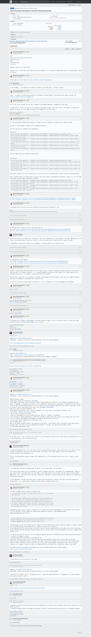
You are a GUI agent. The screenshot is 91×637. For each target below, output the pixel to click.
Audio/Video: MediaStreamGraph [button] (24, 17)
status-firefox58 (13, 371)
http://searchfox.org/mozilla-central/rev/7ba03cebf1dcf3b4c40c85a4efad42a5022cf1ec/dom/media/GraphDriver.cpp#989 (43, 199)
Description (15, 53)
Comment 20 (15, 350)
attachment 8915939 (21, 338)
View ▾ (79, 5)
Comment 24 (15, 447)
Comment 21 (15, 361)
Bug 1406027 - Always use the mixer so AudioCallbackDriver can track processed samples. (28, 41)
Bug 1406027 (17, 8)
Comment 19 (15, 333)
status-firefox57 (13, 384)
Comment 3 (15, 92)
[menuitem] (53, 2)
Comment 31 (15, 602)
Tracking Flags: (49, 23)
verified (59, 28)
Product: (15, 15)
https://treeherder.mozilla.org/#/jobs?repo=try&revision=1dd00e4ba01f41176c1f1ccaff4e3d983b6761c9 (43, 229)
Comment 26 (15, 488)
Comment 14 (15, 256)
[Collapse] (80, 52)
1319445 (14, 381)
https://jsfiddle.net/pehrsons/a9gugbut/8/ (41, 79)
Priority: (51, 17)
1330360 (16, 313)
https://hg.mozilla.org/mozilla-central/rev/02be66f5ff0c (25, 366)
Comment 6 (15, 195)
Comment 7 (15, 204)
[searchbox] (34, 2)
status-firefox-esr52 (14, 385)
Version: (15, 18)
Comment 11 (15, 235)
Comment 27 (15, 556)
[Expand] (80, 215)
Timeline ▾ (79, 49)
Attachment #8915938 (14, 300)
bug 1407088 (26, 537)
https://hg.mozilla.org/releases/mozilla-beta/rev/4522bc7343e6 (27, 588)
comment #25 (36, 491)
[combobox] (34, 2)
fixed (22, 371)
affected (18, 371)
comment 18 (14, 450)
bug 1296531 (18, 122)
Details (79, 41)
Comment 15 (15, 267)
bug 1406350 (46, 277)
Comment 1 (15, 76)
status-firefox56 (13, 382)
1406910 (16, 289)
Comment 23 (15, 433)
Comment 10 (15, 224)
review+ (71, 41)
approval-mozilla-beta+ (72, 42)
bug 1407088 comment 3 (30, 322)
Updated (14, 286)
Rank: (64, 17)
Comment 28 (15, 566)
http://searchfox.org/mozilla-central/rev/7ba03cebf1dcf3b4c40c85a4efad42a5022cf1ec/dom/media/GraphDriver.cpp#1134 (44, 198)
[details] (29, 338)
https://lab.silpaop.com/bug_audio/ (22, 57)
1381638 (19, 313)
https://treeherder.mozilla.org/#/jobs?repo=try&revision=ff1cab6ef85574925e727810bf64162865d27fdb (40, 261)
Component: (14, 17)
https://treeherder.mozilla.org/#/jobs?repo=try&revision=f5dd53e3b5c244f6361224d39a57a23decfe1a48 (43, 230)
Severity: (57, 17)
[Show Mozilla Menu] (11, 2)
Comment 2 (15, 84)
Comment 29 (15, 583)
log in (16, 625)
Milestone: (14, 24)
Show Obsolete (13, 46)
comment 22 (27, 456)
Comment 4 (15, 101)
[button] (78, 2)
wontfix (59, 27)
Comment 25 (15, 465)
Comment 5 (15, 119)
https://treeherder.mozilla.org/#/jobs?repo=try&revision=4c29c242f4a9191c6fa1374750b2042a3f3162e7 (40, 263)
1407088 (14, 325)
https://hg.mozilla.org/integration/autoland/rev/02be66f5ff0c (27, 355)
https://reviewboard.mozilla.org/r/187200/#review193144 (25, 343)
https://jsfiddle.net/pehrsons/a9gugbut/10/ (22, 96)
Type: (51, 16)
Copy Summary (72, 5)
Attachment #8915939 (14, 346)
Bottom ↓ (68, 49)
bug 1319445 (35, 400)
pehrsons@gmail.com (21, 353)
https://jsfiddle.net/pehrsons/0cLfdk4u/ (25, 412)
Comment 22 (15, 391)
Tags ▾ (73, 49)
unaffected (60, 26)
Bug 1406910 (40, 405)
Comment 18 (15, 317)
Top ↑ (79, 632)
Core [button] (18, 15)
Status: (15, 23)
